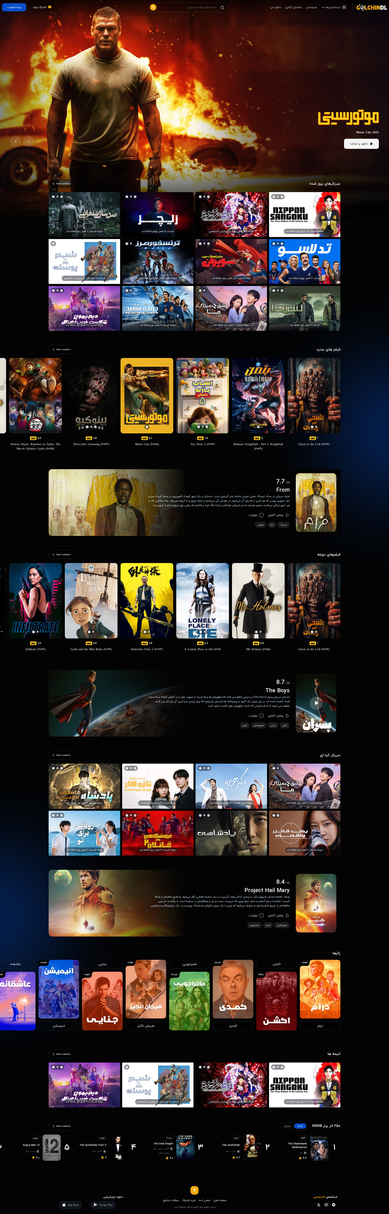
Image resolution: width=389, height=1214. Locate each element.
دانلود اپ (275, 7)
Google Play (106, 1205)
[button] (28, 141)
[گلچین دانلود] (369, 7)
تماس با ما (204, 1200)
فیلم (300, 1126)
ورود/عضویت (14, 7)
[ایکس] (318, 1205)
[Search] (222, 7)
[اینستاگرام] (326, 1205)
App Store (73, 1205)
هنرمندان (311, 7)
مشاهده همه (63, 183)
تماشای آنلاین (293, 7)
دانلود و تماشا (359, 144)
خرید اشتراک (189, 1200)
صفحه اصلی (219, 1200)
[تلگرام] (333, 1205)
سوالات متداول (171, 1200)
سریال (287, 1126)
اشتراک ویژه (39, 7)
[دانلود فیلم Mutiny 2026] (348, 111)
